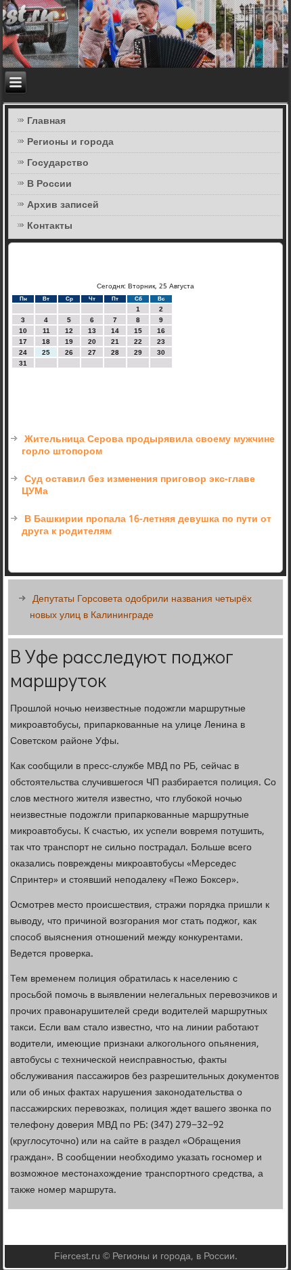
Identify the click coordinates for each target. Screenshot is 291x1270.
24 (23, 352)
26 (69, 352)
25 (46, 352)
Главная (46, 121)
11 (46, 330)
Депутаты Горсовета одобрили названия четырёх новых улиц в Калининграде (141, 607)
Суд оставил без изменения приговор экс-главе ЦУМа (138, 485)
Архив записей (63, 205)
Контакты (49, 226)
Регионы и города (70, 142)
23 (161, 341)
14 (115, 330)
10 (23, 330)
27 (92, 352)
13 (92, 330)
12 (69, 330)
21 (115, 341)
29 (138, 352)
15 (138, 330)
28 (115, 352)
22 (138, 341)
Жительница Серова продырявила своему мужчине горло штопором (148, 445)
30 (161, 352)
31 (23, 363)
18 (46, 341)
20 (92, 341)
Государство (58, 163)
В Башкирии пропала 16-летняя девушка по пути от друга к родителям (146, 525)
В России (49, 184)
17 (23, 341)
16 (161, 330)
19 (69, 341)
